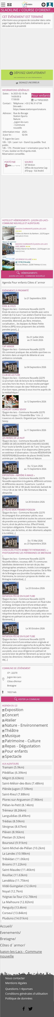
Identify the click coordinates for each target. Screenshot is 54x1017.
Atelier (10, 720)
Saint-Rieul (9, 794)
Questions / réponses (19, 989)
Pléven (6, 832)
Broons (7, 864)
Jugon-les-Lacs (14, 677)
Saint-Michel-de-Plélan (17, 848)
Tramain (7, 767)
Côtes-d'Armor (14, 681)
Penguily (8, 907)
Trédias (7, 821)
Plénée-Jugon (11, 789)
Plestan (7, 837)
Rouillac (7, 875)
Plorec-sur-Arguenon (16, 799)
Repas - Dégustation (22, 745)
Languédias (10, 816)
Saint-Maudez (11, 870)
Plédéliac (8, 773)
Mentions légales (16, 983)
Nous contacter (15, 978)
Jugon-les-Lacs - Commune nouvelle (21, 954)
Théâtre (11, 730)
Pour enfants (40, 95)
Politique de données (18, 998)
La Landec (8, 853)
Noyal (6, 891)
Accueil (5, 926)
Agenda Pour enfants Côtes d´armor (23, 282)
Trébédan (8, 859)
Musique (12, 735)
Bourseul (8, 843)
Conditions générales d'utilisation (26, 993)
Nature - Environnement (26, 725)
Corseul (7, 913)
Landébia (8, 880)
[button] (27, 75)
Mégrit (6, 778)
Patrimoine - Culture (22, 740)
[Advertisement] (27, 50)
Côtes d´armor (12, 945)
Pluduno (8, 918)
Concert (12, 714)
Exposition (14, 709)
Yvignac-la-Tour (12, 897)
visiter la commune (27, 699)
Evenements (10, 932)
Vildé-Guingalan (13, 886)
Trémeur (8, 810)
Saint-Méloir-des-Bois (16, 783)
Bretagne (11, 685)
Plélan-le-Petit (11, 805)
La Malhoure (10, 902)
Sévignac (8, 826)
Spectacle (13, 756)
